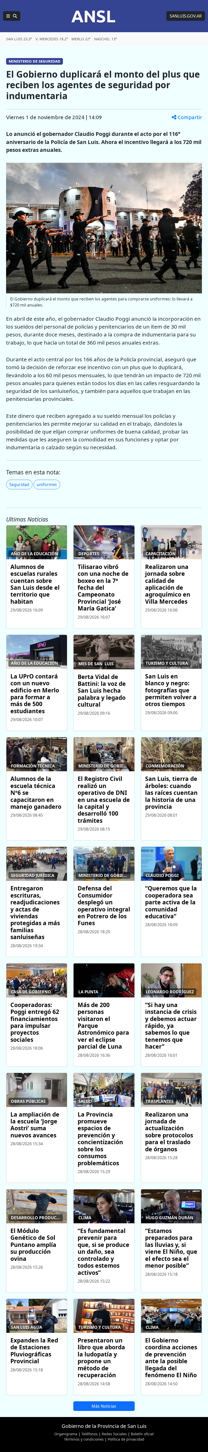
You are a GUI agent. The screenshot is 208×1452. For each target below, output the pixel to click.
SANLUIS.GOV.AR (186, 16)
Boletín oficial (142, 1433)
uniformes (47, 484)
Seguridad (19, 484)
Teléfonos (89, 1433)
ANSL (93, 16)
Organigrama (65, 1433)
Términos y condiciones (84, 1439)
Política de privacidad (126, 1439)
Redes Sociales (114, 1433)
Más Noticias (104, 1406)
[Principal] (11, 16)
